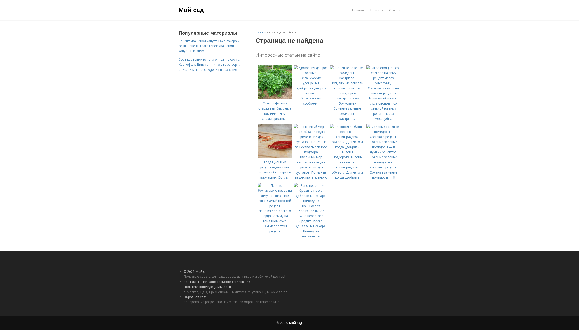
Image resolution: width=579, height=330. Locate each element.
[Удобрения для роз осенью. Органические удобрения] (311, 83)
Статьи (394, 10)
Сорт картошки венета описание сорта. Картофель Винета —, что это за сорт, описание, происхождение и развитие (209, 64)
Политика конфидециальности (207, 287)
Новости (377, 10)
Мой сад (191, 9)
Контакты (191, 282)
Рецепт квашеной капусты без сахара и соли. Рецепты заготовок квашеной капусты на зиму (209, 46)
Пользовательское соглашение (226, 282)
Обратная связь (196, 297)
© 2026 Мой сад (196, 271)
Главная (358, 10)
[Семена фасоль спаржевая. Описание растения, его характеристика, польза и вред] (275, 98)
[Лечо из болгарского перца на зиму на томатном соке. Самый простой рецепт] (275, 206)
